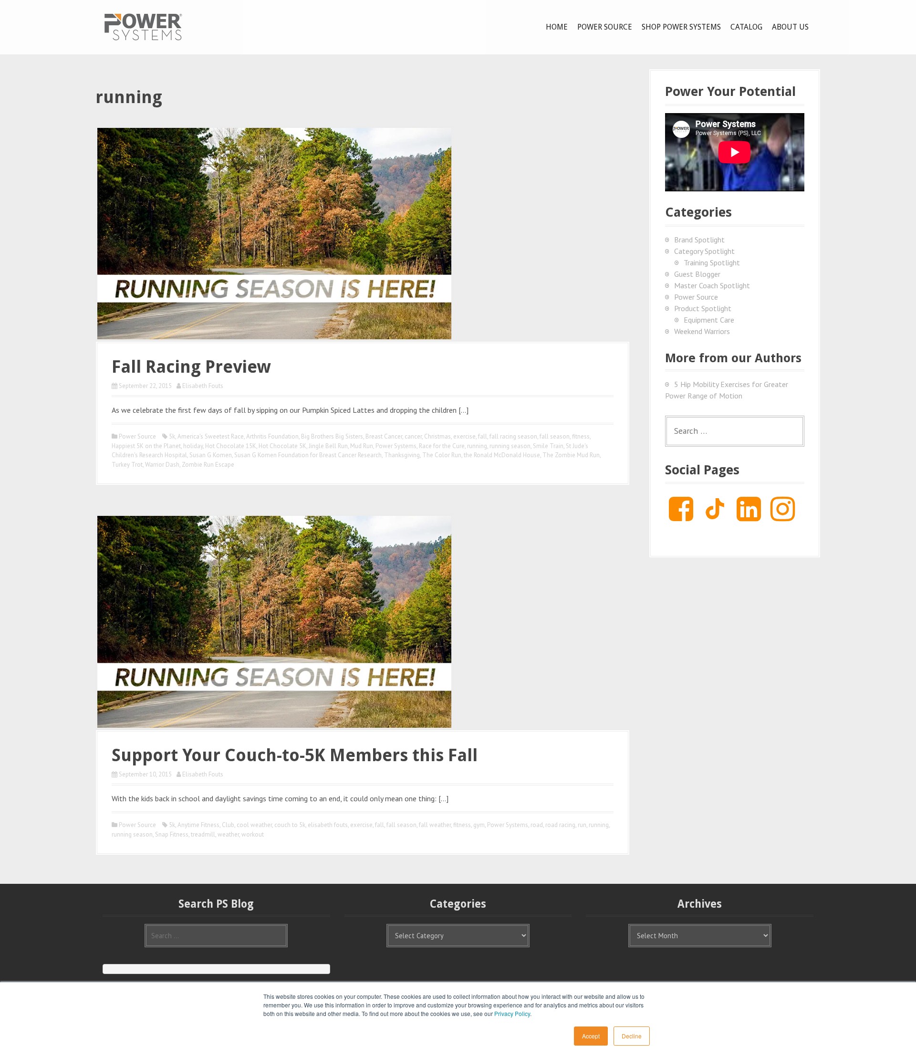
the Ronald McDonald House (502, 455)
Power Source (604, 26)
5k (172, 436)
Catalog (746, 26)
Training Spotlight (712, 262)
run (582, 825)
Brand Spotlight (699, 239)
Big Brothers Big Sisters (332, 436)
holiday (193, 446)
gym (479, 825)
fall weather (435, 825)
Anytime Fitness (198, 825)
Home (557, 26)
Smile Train (548, 446)
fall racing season (513, 436)
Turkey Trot (127, 465)
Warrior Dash (162, 465)
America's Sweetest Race (210, 436)
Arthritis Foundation (272, 436)
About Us (790, 26)
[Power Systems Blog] (143, 26)
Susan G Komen (210, 455)
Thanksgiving (402, 455)
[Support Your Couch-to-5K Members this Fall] (274, 621)
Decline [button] (632, 1036)
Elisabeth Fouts (202, 386)
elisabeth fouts (328, 825)
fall (482, 436)
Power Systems (395, 446)
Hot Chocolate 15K (230, 446)
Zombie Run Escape (208, 465)
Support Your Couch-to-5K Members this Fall (295, 755)
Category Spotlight (704, 251)
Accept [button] (591, 1036)
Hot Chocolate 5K (282, 446)
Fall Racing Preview (191, 366)
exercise (464, 436)
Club (228, 825)
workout (252, 834)
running (477, 446)
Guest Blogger (697, 274)
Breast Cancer (383, 436)
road (537, 825)
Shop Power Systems (681, 26)
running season (510, 446)
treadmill (203, 834)
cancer (413, 436)
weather (228, 834)
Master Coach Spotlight (712, 285)
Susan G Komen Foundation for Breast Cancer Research (308, 455)
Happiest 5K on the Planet (146, 446)
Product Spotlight (702, 308)
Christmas (437, 436)
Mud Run (361, 446)
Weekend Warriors (702, 331)
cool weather (254, 825)
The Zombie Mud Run (571, 455)
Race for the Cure (442, 446)
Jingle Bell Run (328, 446)
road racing (560, 825)
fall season (555, 436)
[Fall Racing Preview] (274, 232)
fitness (581, 436)
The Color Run (441, 455)
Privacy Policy (512, 1013)
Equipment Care (709, 320)
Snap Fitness (171, 834)
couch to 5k (289, 825)
